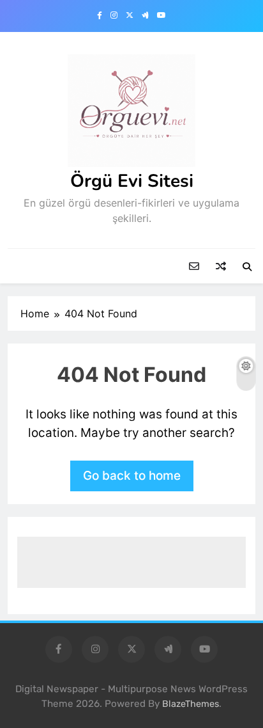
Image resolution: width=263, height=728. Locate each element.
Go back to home (132, 475)
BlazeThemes (190, 704)
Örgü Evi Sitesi (131, 181)
